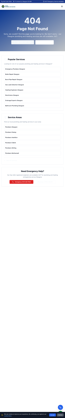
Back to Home (46, 42)
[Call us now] (60, 407)
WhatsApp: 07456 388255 (45, 182)
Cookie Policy (8, 415)
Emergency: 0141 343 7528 (23, 182)
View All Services (11, 160)
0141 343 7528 (7, 1)
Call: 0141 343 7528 (24, 42)
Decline (60, 415)
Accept (53, 415)
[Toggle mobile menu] (62, 6)
